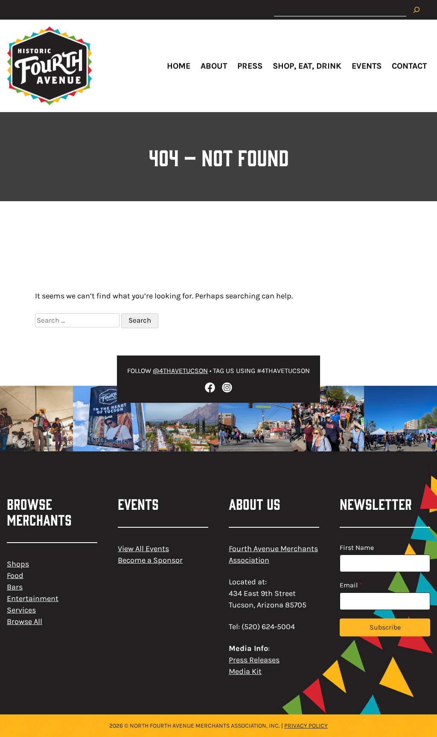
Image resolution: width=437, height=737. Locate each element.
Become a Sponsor (150, 560)
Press (249, 66)
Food (15, 575)
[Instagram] (227, 387)
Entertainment (32, 598)
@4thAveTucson (180, 371)
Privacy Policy (306, 725)
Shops (18, 564)
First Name (357, 547)
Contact (409, 66)
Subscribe (385, 627)
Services (21, 610)
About (214, 66)
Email (351, 585)
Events (367, 66)
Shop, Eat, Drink (307, 66)
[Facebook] (209, 387)
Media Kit (245, 671)
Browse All (24, 621)
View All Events (143, 548)
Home (178, 66)
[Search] (416, 10)
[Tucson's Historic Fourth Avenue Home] (49, 65)
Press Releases (254, 660)
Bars (15, 587)
